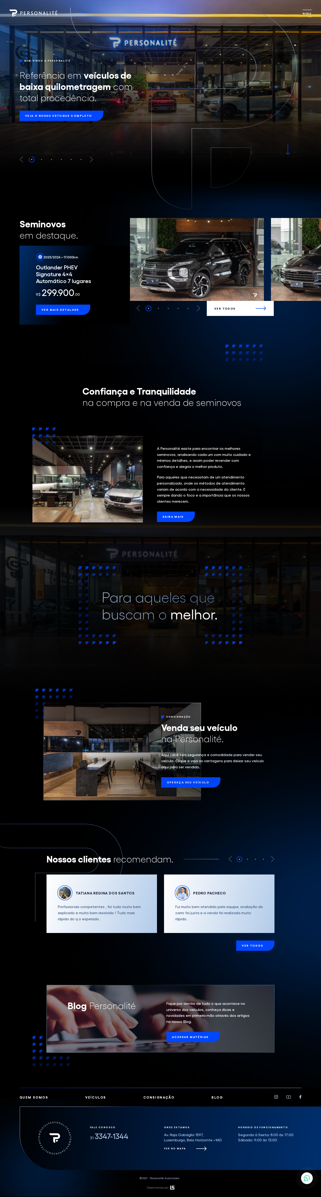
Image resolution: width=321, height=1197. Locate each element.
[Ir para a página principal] (33, 13)
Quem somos (34, 1121)
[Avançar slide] (91, 159)
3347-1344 (109, 1160)
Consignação (158, 1121)
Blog (217, 1121)
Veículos (95, 1121)
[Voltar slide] (21, 159)
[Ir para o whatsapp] (307, 1178)
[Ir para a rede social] (276, 1121)
